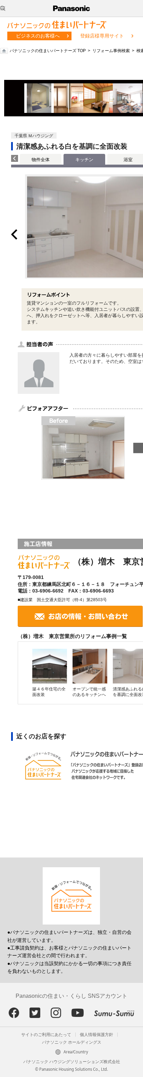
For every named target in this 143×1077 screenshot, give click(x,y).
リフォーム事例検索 (111, 50)
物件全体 (41, 159)
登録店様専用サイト (102, 36)
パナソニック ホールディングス (71, 1042)
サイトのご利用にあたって (46, 1035)
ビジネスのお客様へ (38, 36)
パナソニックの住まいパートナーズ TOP (48, 50)
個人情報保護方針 (96, 1035)
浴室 (128, 159)
